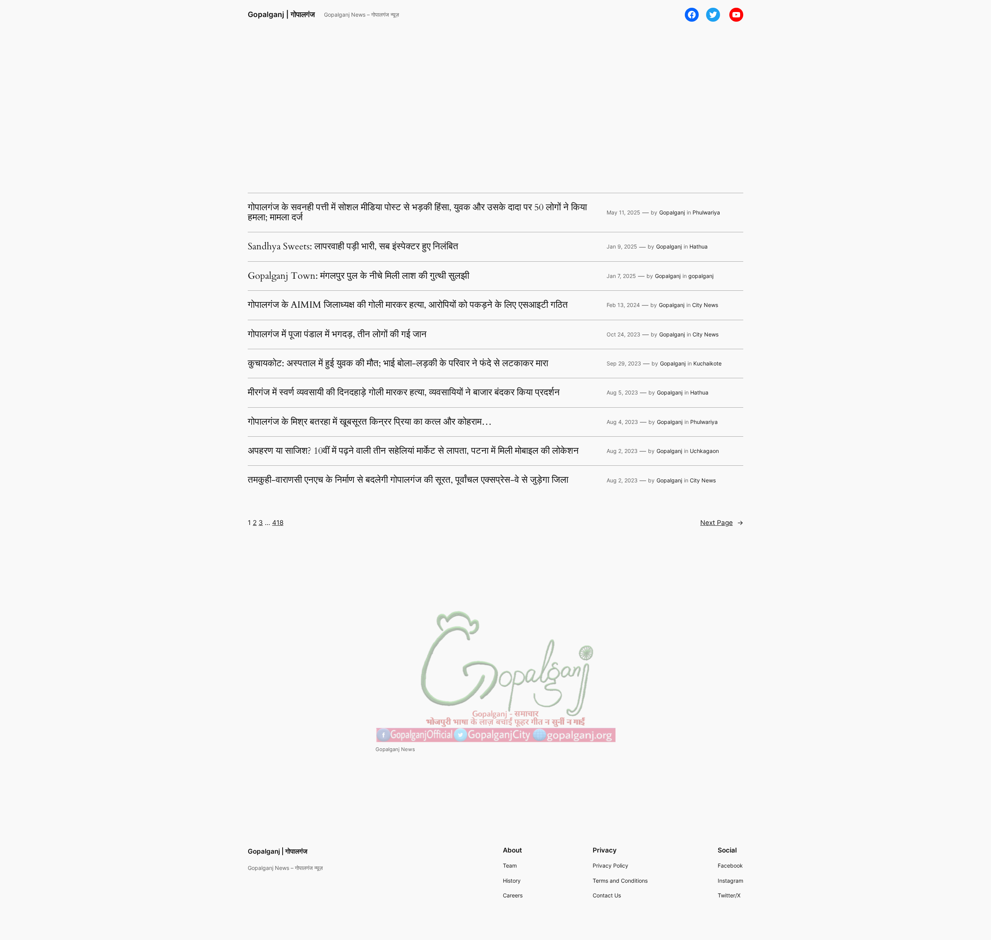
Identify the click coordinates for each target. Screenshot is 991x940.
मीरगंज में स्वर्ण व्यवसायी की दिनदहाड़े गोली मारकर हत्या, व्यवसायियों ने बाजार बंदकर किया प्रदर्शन (404, 393)
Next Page (721, 523)
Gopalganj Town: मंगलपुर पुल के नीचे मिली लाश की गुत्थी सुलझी (358, 276)
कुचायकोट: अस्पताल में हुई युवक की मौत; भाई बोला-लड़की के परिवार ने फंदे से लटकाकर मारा (398, 364)
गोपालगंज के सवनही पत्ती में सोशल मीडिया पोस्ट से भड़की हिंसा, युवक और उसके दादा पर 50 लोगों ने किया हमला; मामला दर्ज (417, 212)
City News (705, 305)
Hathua (698, 246)
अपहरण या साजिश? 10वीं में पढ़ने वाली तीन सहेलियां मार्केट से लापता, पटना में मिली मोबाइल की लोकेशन (413, 451)
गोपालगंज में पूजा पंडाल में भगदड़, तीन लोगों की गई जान (337, 334)
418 (277, 523)
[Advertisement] (495, 91)
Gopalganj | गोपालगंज (281, 14)
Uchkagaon (704, 451)
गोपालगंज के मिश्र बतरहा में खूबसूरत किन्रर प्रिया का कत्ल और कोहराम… (370, 422)
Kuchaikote (707, 363)
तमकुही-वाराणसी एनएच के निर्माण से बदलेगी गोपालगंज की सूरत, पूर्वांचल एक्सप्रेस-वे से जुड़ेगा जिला (408, 480)
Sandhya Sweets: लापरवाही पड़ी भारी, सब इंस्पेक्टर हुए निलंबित (353, 247)
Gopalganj (672, 212)
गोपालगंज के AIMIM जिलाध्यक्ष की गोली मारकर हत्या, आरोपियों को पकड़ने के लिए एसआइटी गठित (408, 305)
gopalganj (700, 276)
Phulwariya (706, 212)
